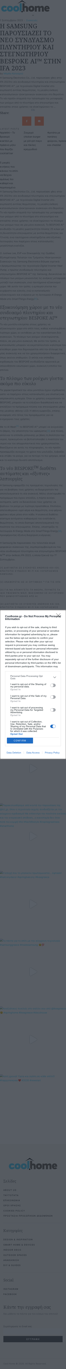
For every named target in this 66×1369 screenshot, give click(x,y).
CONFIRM (20, 740)
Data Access (33, 752)
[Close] (59, 616)
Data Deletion (14, 752)
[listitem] (33, 677)
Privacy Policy (52, 752)
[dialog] (33, 684)
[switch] (53, 685)
